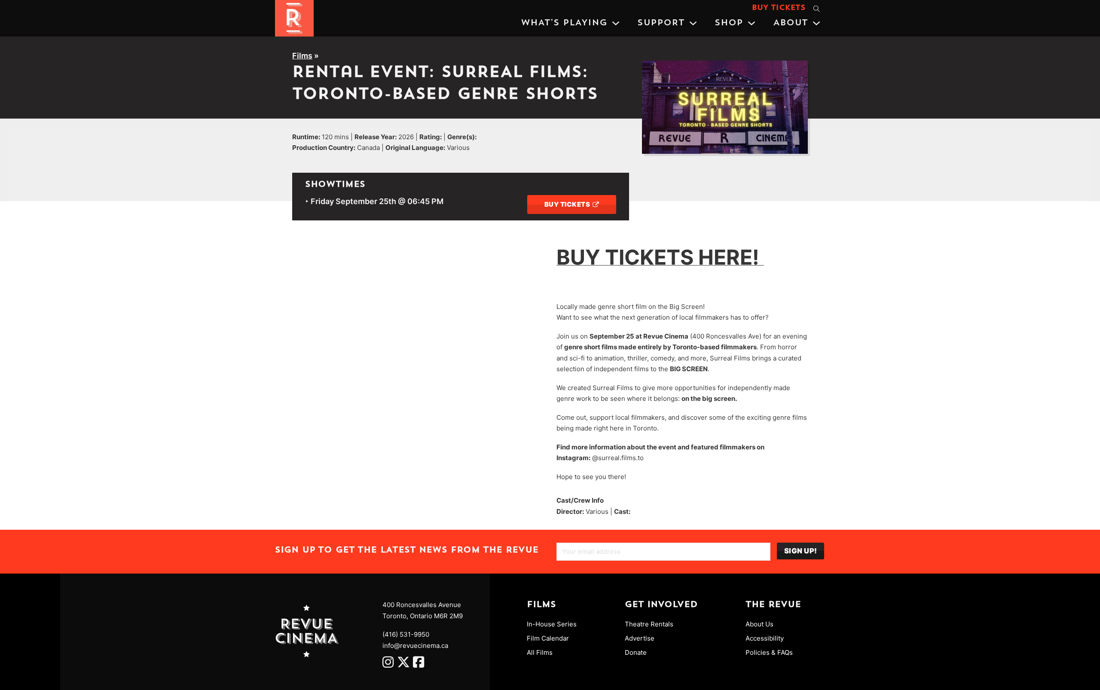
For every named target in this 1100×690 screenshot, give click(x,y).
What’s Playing (564, 23)
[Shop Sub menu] (751, 23)
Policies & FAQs (769, 652)
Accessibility (765, 638)
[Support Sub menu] (693, 23)
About (790, 23)
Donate (636, 652)
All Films (540, 652)
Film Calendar (548, 638)
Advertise (639, 638)
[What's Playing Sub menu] (615, 23)
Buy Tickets (779, 8)
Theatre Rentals (649, 624)
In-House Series (552, 624)
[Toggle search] (816, 8)
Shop (729, 23)
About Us (759, 624)
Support (660, 23)
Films (302, 55)
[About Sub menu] (816, 23)
